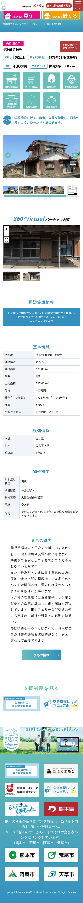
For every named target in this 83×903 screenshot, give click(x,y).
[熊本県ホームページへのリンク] (61, 809)
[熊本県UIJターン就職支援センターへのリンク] (22, 790)
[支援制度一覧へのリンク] (21, 703)
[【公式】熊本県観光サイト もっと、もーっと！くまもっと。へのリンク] (22, 809)
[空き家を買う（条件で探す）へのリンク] (22, 15)
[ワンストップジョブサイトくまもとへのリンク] (61, 770)
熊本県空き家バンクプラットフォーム (22, 24)
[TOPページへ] (3, 5)
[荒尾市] (61, 855)
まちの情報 (41, 655)
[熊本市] (22, 855)
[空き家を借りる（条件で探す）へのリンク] (61, 15)
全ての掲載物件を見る (58, 5)
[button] (8, 155)
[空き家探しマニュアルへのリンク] (61, 703)
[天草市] (61, 874)
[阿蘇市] (22, 874)
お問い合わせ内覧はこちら (70, 46)
